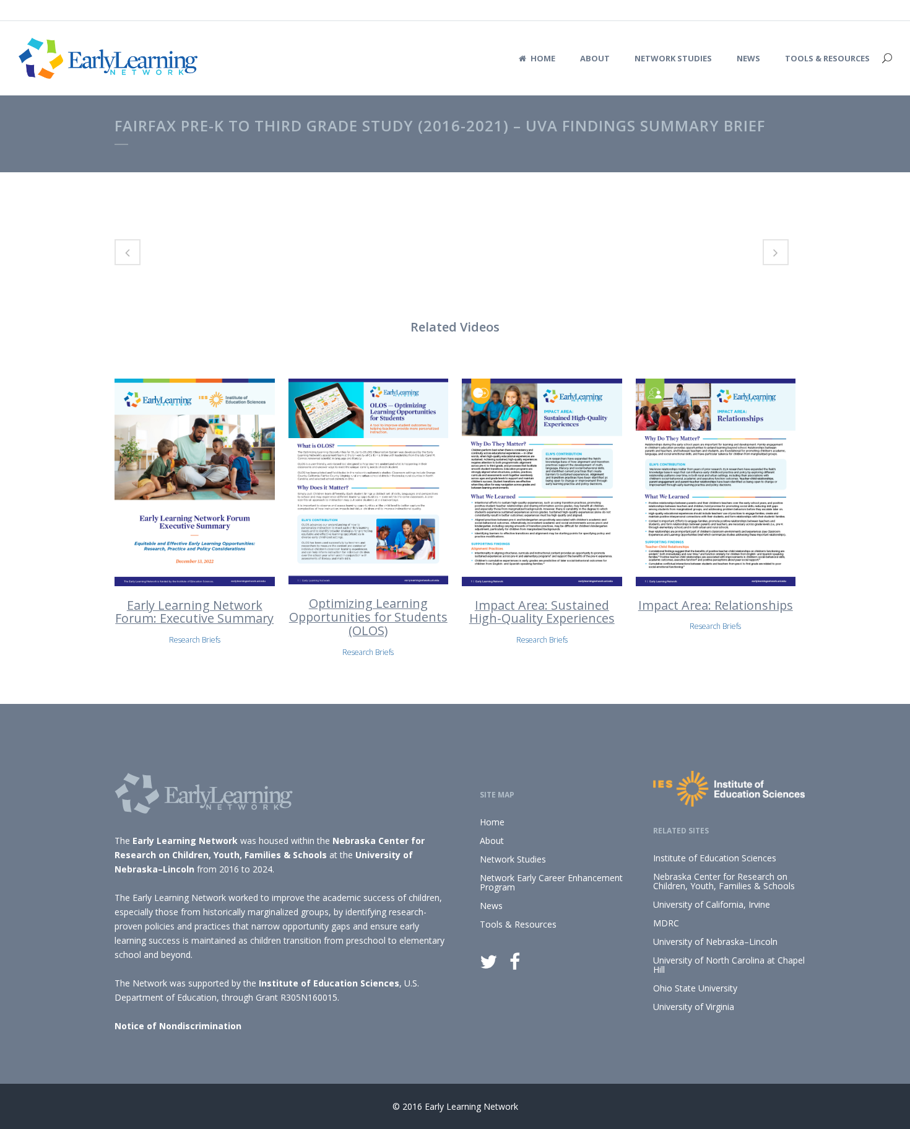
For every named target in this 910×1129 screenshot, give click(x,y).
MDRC (666, 923)
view (195, 480)
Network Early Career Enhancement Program (551, 882)
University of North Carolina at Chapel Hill (729, 964)
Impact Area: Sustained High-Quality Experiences (542, 612)
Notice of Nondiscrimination (178, 1026)
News (491, 905)
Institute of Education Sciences (329, 983)
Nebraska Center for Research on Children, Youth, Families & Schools (724, 881)
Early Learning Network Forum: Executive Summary (194, 612)
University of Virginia (693, 1006)
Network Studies (513, 859)
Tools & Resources (518, 924)
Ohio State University (695, 988)
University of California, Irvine (711, 904)
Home (492, 822)
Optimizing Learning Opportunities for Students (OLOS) (368, 617)
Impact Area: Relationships (715, 605)
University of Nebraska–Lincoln (715, 941)
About (492, 840)
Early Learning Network (185, 840)
